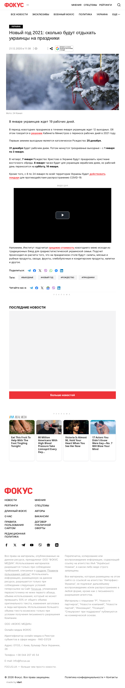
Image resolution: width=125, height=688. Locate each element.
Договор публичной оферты (43, 525)
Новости (11, 500)
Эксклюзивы (40, 14)
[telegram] (23, 545)
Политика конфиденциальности (84, 677)
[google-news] (48, 545)
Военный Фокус (64, 14)
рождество (68, 277)
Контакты (112, 677)
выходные (28, 277)
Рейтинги (105, 5)
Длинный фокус (16, 510)
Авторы (40, 510)
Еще (114, 14)
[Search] (118, 4)
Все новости (19, 14)
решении (36, 133)
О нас (8, 516)
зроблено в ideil (14, 682)
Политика (85, 14)
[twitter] (14, 545)
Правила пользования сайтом (14, 525)
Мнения (76, 5)
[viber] (40, 545)
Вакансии (42, 516)
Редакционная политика (15, 535)
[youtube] (31, 545)
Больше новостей (62, 395)
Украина (102, 14)
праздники (89, 277)
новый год (47, 277)
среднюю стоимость (62, 247)
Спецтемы (90, 5)
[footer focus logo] (19, 491)
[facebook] (6, 545)
